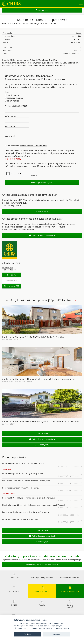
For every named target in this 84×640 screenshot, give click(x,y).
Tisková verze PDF (11, 286)
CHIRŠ (11, 3)
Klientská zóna (14, 578)
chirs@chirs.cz (7, 268)
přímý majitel (12, 100)
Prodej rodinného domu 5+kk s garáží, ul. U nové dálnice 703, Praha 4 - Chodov (38, 379)
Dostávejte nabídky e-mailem (42, 578)
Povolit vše (27, 634)
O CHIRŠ (14, 605)
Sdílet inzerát (11, 280)
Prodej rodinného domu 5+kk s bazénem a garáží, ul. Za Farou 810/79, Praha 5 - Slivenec (43, 421)
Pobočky (42, 605)
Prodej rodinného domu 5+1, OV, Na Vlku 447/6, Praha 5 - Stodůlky (33, 337)
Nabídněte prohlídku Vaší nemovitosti (42, 564)
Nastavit (66, 628)
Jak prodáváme (14, 591)
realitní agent (12, 95)
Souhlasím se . (26, 145)
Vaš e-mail (10, 135)
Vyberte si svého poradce (70, 591)
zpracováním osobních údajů (33, 145)
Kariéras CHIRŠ (70, 606)
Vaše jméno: (10, 116)
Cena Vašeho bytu (42, 591)
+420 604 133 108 (9, 270)
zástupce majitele (14, 98)
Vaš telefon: (10, 126)
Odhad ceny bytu (42, 211)
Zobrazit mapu (42, 10)
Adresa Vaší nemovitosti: (16, 105)
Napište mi (11, 275)
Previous (6, 318)
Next (77, 318)
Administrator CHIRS (11, 263)
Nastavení (56, 634)
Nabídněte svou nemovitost (43, 235)
